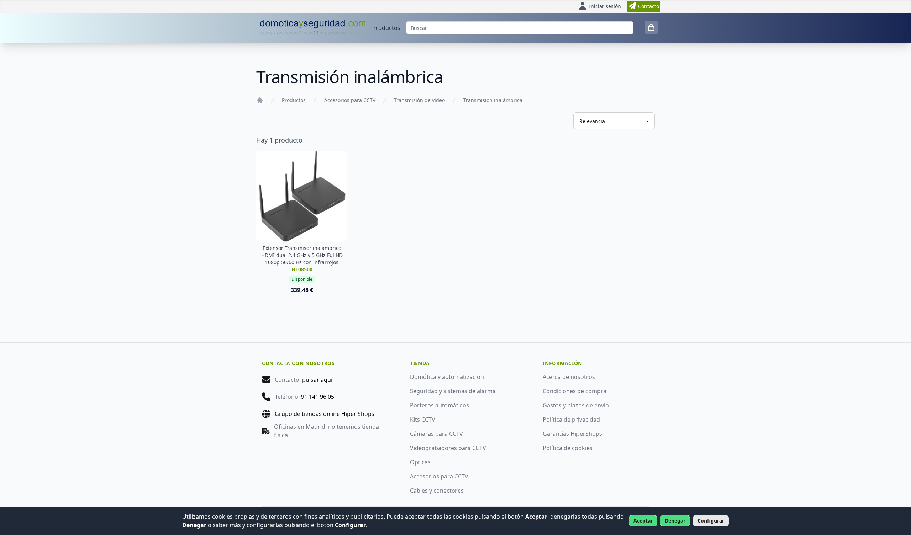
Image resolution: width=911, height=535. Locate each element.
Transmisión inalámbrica (492, 100)
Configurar (710, 520)
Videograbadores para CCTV (448, 448)
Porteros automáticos (439, 405)
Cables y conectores (437, 490)
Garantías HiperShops (572, 434)
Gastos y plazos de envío (576, 405)
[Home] (259, 100)
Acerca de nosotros (569, 377)
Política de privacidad (571, 419)
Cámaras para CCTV (436, 434)
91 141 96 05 (317, 397)
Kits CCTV (422, 419)
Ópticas (420, 462)
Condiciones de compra (574, 391)
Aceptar (643, 520)
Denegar (675, 520)
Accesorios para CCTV (349, 100)
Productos (386, 28)
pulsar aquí (317, 380)
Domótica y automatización (447, 377)
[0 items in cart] (651, 27)
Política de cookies (568, 448)
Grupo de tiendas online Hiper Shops (324, 414)
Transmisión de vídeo (419, 100)
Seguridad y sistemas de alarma (453, 391)
